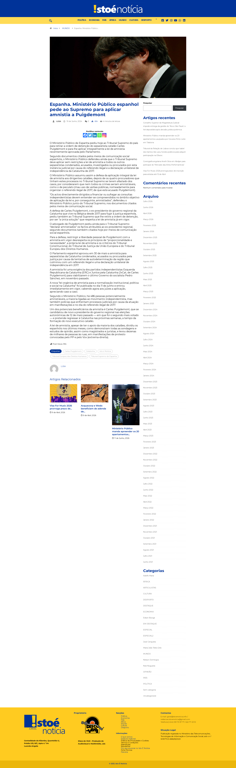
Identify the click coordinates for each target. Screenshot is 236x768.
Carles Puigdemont (73, 351)
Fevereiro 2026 (149, 225)
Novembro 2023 (150, 388)
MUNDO (122, 20)
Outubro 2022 (149, 466)
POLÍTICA (82, 20)
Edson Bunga (149, 618)
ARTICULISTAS (149, 588)
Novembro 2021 (150, 532)
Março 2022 (148, 508)
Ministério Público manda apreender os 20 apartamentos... (124, 431)
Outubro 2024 (149, 321)
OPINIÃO (147, 672)
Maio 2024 (147, 352)
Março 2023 (148, 436)
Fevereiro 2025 (149, 297)
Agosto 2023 (148, 406)
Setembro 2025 (149, 255)
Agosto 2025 (148, 261)
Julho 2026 (147, 201)
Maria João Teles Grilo (152, 648)
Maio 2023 (147, 424)
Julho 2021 (147, 556)
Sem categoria (149, 690)
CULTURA (133, 20)
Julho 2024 (148, 339)
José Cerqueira (149, 642)
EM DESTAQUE (150, 624)
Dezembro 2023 (150, 382)
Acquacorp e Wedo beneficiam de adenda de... (92, 408)
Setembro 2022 (150, 472)
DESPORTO (146, 20)
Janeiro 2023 (148, 448)
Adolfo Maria (148, 576)
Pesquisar (147, 103)
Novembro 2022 (150, 460)
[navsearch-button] (50, 20)
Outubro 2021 (149, 538)
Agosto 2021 (148, 550)
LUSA (58, 121)
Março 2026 (148, 219)
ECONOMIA (94, 20)
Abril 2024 (147, 358)
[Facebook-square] (163, 20)
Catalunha (90, 351)
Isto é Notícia (105, 351)
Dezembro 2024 (150, 309)
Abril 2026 (147, 213)
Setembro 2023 (150, 400)
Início (55, 28)
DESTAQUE (148, 606)
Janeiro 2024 (148, 376)
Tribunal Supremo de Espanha (104, 356)
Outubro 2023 (149, 394)
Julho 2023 (147, 412)
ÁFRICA (112, 20)
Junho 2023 (148, 418)
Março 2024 (148, 364)
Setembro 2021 (149, 544)
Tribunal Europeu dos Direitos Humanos (69, 356)
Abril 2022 (147, 502)
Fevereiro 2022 (149, 514)
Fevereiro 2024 (149, 370)
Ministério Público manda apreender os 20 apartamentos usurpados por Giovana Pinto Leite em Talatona (164, 139)
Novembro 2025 (150, 243)
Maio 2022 (147, 496)
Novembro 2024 (150, 315)
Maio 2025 (147, 279)
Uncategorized (149, 696)
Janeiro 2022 (148, 520)
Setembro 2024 (150, 327)
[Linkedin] (184, 20)
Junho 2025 (148, 273)
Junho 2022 (148, 490)
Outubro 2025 (149, 249)
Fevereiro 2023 (149, 442)
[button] (155, 19)
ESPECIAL (147, 630)
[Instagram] (104, 135)
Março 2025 (148, 291)
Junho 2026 (148, 207)
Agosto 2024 (148, 333)
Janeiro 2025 (148, 303)
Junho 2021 (148, 562)
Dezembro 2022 (150, 454)
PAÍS (104, 20)
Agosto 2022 (148, 478)
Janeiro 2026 (148, 231)
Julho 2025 (147, 267)
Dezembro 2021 (150, 526)
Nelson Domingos (151, 660)
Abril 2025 (147, 285)
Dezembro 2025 (150, 237)
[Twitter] (167, 20)
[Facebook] (85, 135)
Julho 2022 (147, 484)
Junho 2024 (148, 346)
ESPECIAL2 (148, 636)
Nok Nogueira (149, 666)
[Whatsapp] (99, 135)
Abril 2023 (147, 430)
